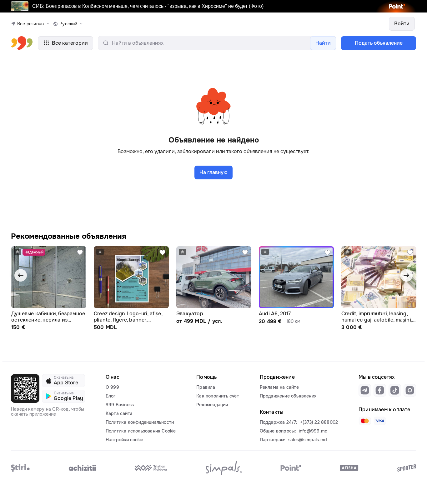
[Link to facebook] (380, 390)
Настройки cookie (124, 439)
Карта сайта (119, 413)
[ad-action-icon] (80, 253)
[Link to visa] (380, 421)
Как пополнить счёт (217, 395)
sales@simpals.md (307, 439)
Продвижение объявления (288, 395)
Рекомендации (212, 404)
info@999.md (313, 430)
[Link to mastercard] (365, 421)
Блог (111, 395)
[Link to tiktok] (395, 390)
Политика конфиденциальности (140, 422)
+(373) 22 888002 (319, 422)
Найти (323, 43)
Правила (205, 387)
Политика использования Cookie (141, 430)
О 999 (112, 387)
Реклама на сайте (279, 387)
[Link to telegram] (365, 390)
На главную (213, 172)
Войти (401, 23)
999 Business (120, 404)
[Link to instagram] (410, 390)
